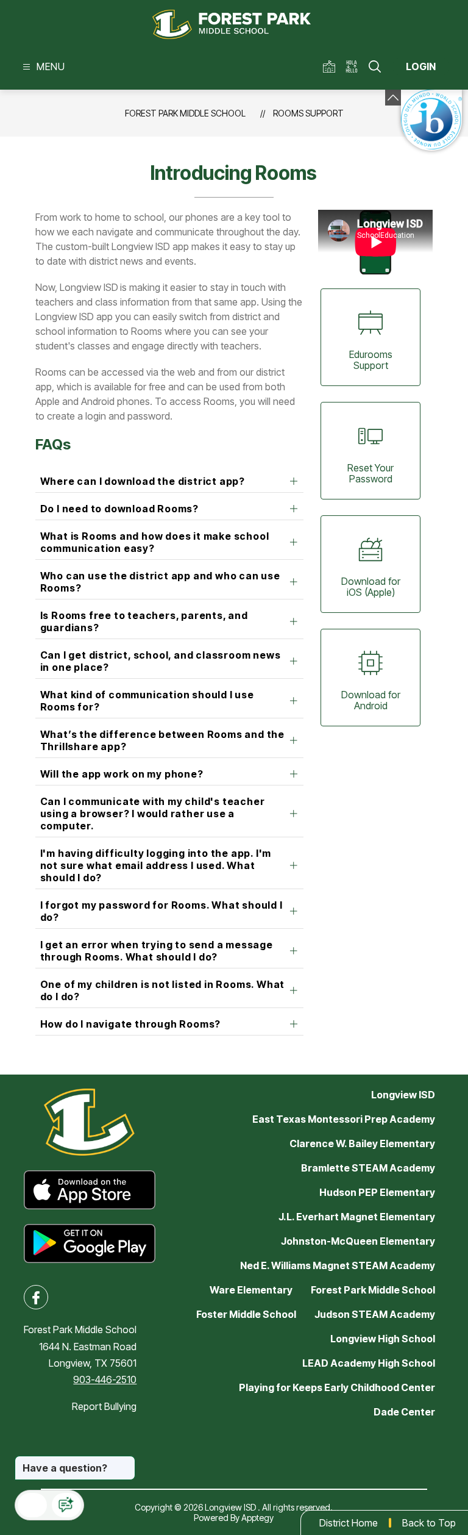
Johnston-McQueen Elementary (358, 1241)
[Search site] (375, 66)
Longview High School (382, 1339)
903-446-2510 (104, 1379)
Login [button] (421, 66)
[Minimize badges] (393, 98)
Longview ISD (403, 1095)
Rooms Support (308, 113)
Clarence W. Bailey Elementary (362, 1143)
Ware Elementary (251, 1290)
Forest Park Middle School (185, 113)
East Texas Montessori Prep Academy (343, 1119)
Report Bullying (104, 1406)
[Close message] (125, 1461)
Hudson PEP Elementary (377, 1192)
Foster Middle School (246, 1314)
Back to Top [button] (429, 1523)
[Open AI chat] (66, 1505)
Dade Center (404, 1412)
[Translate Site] (355, 66)
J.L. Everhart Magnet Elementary (356, 1217)
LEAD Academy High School (368, 1363)
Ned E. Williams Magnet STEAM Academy (337, 1265)
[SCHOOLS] (331, 66)
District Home (348, 1523)
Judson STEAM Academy (374, 1314)
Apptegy (257, 1517)
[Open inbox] (32, 1505)
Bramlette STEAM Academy (368, 1168)
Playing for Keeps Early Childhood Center (337, 1387)
